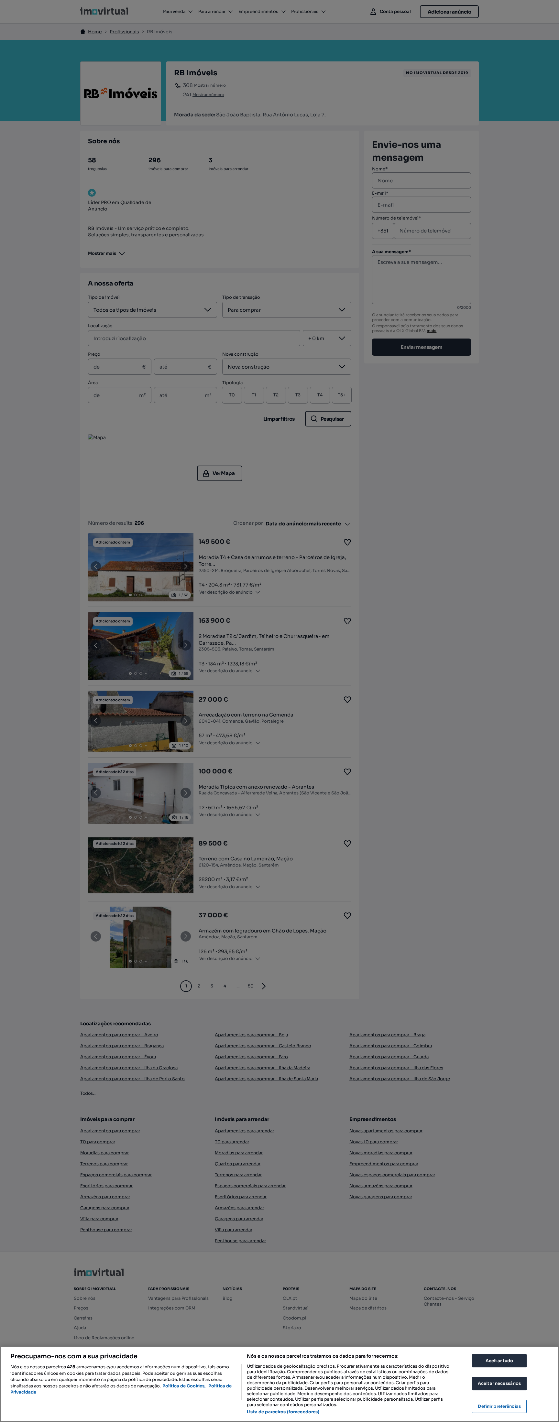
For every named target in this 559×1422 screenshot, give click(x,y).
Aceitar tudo (499, 1360)
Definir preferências (499, 1406)
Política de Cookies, (184, 1386)
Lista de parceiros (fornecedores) (283, 1412)
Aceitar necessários (499, 1383)
